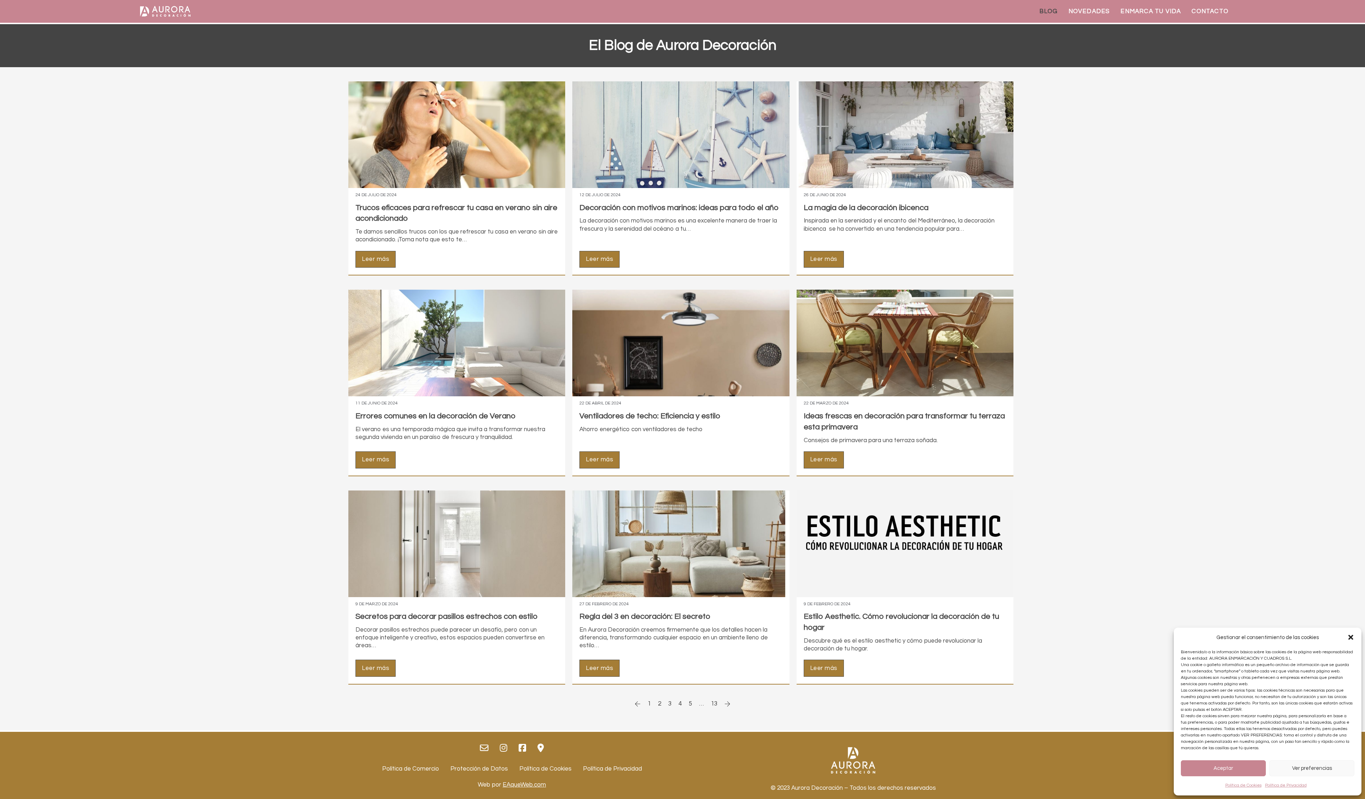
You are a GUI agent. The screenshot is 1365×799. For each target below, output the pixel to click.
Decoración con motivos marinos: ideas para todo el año (678, 208)
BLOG (1048, 11)
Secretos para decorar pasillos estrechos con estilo (446, 616)
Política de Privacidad (1286, 785)
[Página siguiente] (727, 704)
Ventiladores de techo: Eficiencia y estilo (649, 416)
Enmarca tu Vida (1150, 11)
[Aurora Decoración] (165, 11)
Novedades (1089, 11)
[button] (1350, 637)
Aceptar (1223, 768)
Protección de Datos (479, 769)
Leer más (375, 259)
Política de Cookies (1243, 785)
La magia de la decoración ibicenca (866, 208)
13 (714, 704)
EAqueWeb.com (524, 785)
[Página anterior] (638, 704)
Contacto (1210, 11)
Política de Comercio (410, 769)
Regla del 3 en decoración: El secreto (644, 616)
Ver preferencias (1312, 768)
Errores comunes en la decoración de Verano (435, 416)
